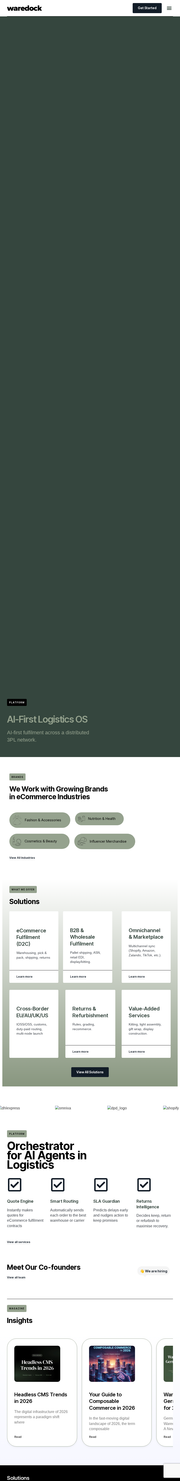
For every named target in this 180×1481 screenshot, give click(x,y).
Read (18, 1437)
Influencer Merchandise (108, 841)
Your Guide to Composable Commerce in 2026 (112, 1401)
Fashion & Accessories (43, 820)
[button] (169, 8)
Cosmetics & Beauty (41, 841)
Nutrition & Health (102, 818)
